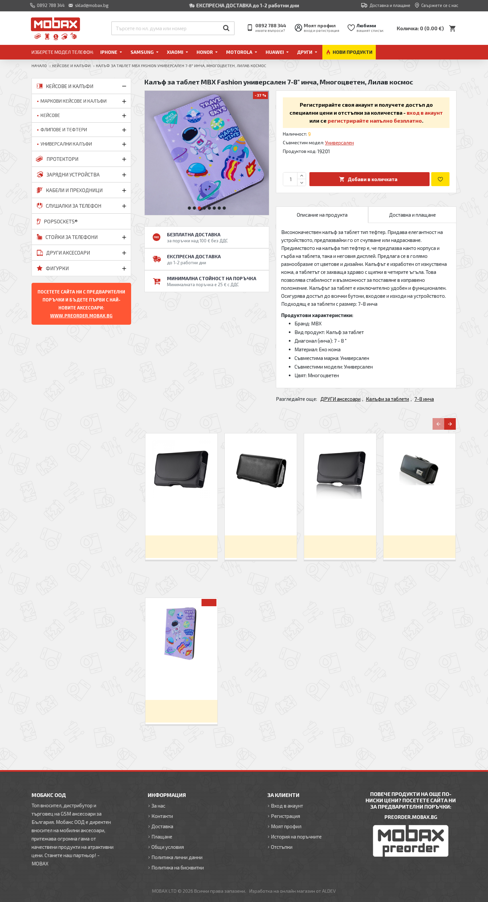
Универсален (339, 143)
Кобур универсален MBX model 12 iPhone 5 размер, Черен (340, 518)
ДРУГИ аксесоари (340, 399)
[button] (189, 208)
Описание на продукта (322, 215)
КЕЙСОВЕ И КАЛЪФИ (71, 65)
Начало (39, 65)
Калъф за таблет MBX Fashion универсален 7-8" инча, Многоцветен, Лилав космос (181, 683)
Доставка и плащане (412, 215)
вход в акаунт (425, 112)
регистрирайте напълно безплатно (375, 120)
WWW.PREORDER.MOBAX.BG (81, 315)
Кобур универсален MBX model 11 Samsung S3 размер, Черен (419, 518)
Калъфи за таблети (387, 399)
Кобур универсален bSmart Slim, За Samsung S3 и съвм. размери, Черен (181, 519)
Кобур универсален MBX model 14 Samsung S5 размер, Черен (260, 518)
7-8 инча (424, 399)
